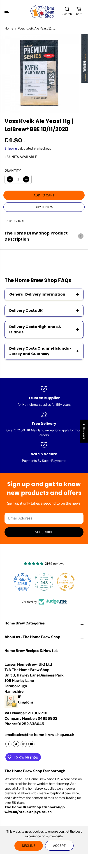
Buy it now (44, 207)
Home (9, 28)
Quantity (13, 170)
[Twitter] (16, 744)
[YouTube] (31, 744)
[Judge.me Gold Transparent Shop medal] (66, 582)
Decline (28, 845)
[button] (7, 11)
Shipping (11, 148)
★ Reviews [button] (84, 431)
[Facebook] (8, 744)
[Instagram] (24, 744)
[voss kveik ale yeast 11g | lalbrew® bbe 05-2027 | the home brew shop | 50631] (39, 73)
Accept (59, 845)
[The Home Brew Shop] (42, 11)
